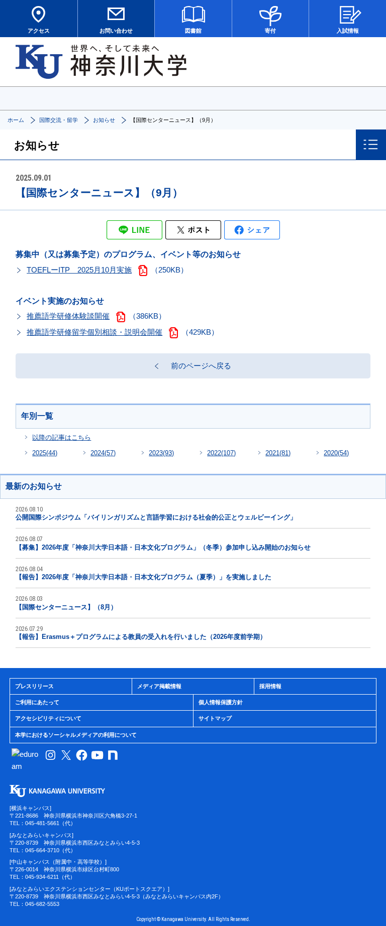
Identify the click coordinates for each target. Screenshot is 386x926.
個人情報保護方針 (221, 702)
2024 (103, 453)
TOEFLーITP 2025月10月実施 (79, 270)
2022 (221, 453)
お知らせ (104, 120)
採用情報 (270, 686)
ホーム (16, 120)
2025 (44, 453)
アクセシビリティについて (48, 718)
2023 (161, 453)
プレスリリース (34, 686)
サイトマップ (215, 718)
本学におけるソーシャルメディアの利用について (76, 735)
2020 (336, 453)
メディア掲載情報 (159, 686)
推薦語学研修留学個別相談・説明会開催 (94, 332)
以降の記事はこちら (61, 437)
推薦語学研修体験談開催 (68, 316)
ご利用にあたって (37, 702)
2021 (278, 453)
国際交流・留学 (58, 120)
